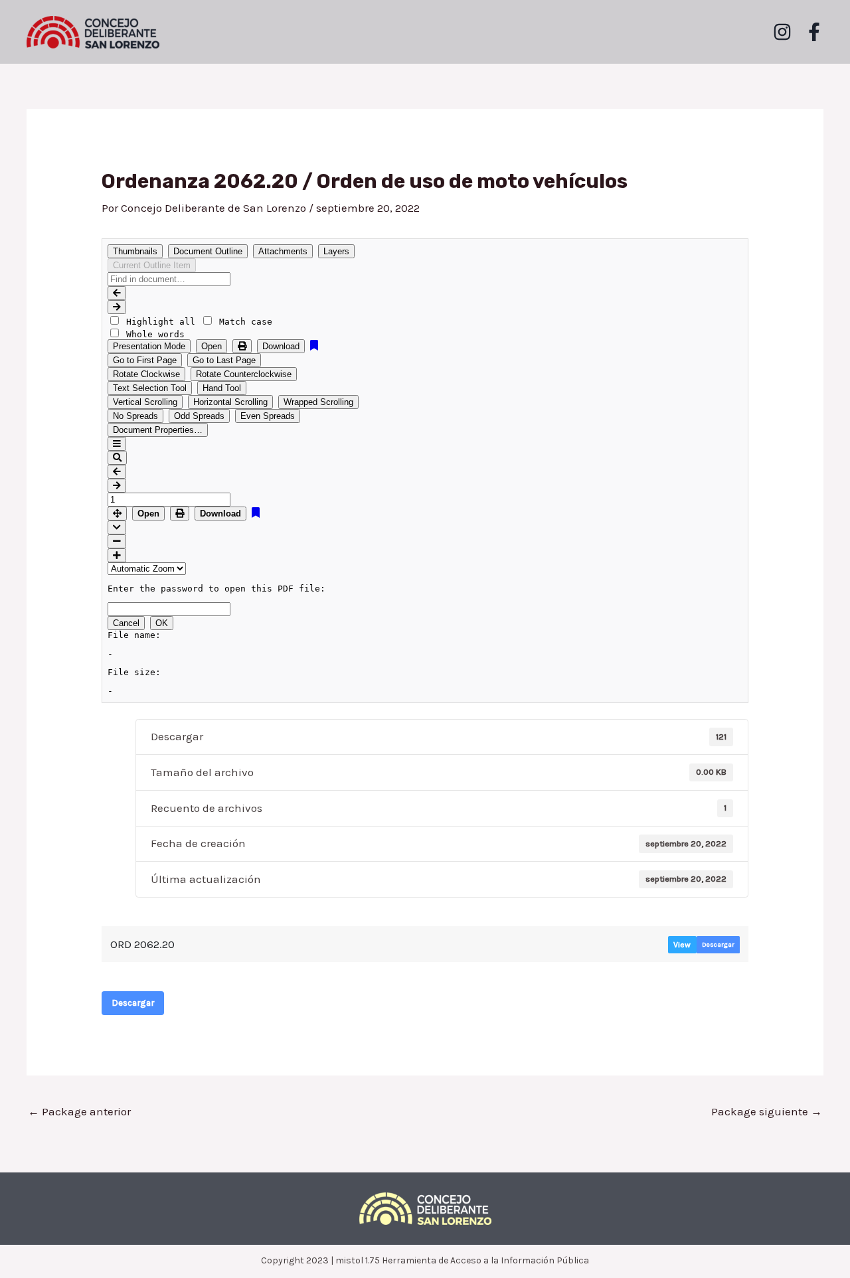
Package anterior (79, 1111)
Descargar (718, 945)
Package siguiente (766, 1111)
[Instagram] (782, 32)
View (682, 944)
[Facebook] (814, 32)
